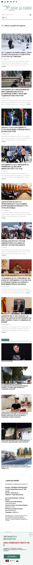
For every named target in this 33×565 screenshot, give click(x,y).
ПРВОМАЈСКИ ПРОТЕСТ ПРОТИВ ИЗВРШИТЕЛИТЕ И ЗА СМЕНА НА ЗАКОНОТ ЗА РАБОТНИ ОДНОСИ (13, 243)
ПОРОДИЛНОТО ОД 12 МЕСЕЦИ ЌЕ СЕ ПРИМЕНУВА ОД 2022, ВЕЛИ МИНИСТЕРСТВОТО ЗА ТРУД (15, 167)
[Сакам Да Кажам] (16, 12)
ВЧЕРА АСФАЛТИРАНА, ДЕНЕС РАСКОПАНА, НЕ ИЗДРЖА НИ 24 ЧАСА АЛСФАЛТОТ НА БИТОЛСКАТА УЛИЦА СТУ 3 (16, 467)
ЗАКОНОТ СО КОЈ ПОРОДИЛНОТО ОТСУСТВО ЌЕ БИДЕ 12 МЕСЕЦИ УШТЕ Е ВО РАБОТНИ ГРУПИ (15, 129)
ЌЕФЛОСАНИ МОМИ (7, 361)
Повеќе (4, 66)
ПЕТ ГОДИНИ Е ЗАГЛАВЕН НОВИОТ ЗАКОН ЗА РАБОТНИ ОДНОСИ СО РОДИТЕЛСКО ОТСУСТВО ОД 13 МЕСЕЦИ (16, 54)
